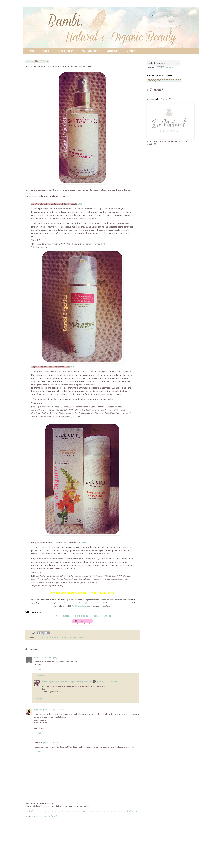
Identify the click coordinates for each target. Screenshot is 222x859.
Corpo (37, 637)
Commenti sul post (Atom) (45, 816)
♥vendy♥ (38, 710)
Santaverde (74, 637)
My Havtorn (58, 637)
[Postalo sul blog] (42, 633)
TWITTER (81, 616)
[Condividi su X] (45, 633)
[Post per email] (33, 633)
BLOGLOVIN (102, 616)
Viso (81, 637)
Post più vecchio (131, 811)
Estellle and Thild (46, 637)
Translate (168, 68)
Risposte (40, 675)
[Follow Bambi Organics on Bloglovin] (82, 624)
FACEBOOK (61, 616)
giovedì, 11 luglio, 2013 (51, 658)
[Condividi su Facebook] (48, 633)
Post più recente (33, 811)
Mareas (37, 658)
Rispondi (37, 669)
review (66, 637)
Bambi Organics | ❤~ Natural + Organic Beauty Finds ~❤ (67, 682)
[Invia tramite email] (38, 633)
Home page (83, 811)
